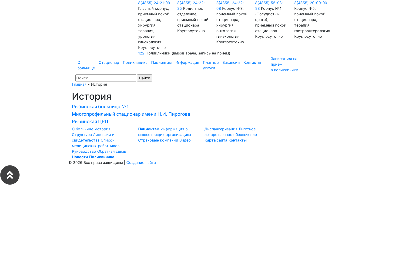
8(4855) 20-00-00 (310, 2)
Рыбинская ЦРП (90, 121)
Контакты (252, 62)
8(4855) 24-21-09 (154, 2)
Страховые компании (158, 140)
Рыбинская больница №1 (100, 106)
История (102, 129)
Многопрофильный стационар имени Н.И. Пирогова (131, 114)
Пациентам (161, 62)
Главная (79, 84)
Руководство (84, 151)
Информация (187, 62)
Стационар (109, 62)
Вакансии (231, 62)
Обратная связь (111, 151)
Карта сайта (215, 140)
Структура (82, 134)
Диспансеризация (221, 129)
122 (141, 53)
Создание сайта (141, 162)
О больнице (86, 65)
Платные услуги (211, 65)
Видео (185, 140)
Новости (80, 157)
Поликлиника (135, 62)
